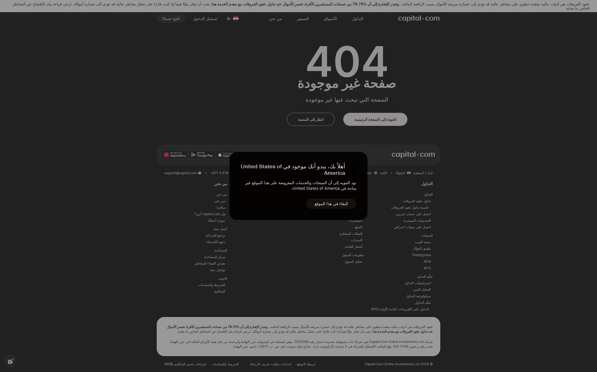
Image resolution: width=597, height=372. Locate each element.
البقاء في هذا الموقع (331, 203)
